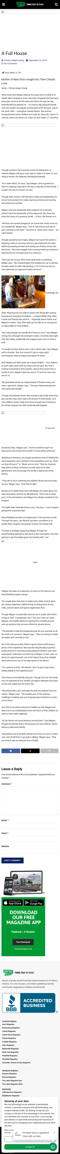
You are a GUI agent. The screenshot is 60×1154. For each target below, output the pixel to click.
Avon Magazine (8, 1024)
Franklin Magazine (9, 1042)
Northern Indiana (10, 1070)
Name (5, 820)
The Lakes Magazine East (12, 1081)
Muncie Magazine (9, 1077)
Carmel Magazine (9, 1031)
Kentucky (6, 1089)
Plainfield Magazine (9, 1056)
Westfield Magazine (9, 1059)
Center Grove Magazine (11, 1035)
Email (5, 833)
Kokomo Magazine (9, 1074)
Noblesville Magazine (10, 1049)
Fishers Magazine (9, 1038)
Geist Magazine (8, 1045)
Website (5, 846)
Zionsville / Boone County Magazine (16, 1063)
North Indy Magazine (10, 1052)
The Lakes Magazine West (12, 1084)
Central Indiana (9, 1021)
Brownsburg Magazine (11, 1028)
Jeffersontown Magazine (12, 1092)
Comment (6, 783)
